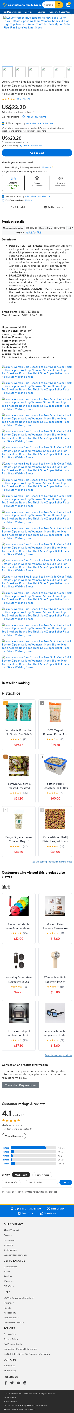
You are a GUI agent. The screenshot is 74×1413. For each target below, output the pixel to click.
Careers (7, 1235)
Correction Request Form (20, 1085)
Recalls (7, 1307)
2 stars (6, 1159)
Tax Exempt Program (14, 1322)
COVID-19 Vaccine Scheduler (19, 1297)
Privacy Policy (11, 1339)
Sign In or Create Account (28, 1208)
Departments (14, 11)
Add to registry (55, 207)
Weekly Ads (50, 1213)
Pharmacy (9, 1302)
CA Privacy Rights (13, 1344)
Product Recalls (11, 1317)
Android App (10, 1370)
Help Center (57, 1208)
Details (28, 200)
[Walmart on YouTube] (18, 1383)
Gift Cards (9, 1286)
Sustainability (10, 1249)
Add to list (20, 207)
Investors (8, 1244)
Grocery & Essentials (59, 11)
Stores (7, 1271)
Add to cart (37, 153)
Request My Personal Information (20, 1348)
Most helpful (11, 1182)
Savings (41, 11)
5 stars (6, 1147)
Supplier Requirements (15, 1254)
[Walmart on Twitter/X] (12, 1383)
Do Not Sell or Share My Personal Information (27, 1353)
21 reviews (25, 98)
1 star (6, 1163)
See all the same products (58, 1055)
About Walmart (11, 1230)
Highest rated (42, 1174)
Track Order (28, 1213)
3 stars (6, 1155)
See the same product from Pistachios (51, 861)
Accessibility (10, 1312)
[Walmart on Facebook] (6, 1383)
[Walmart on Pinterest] (25, 1383)
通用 (39, 232)
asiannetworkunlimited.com (40, 123)
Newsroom (9, 1240)
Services (29, 11)
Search (65, 1182)
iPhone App (9, 1365)
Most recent (21, 1174)
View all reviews (14, 1136)
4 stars (5, 1151)
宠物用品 (30, 232)
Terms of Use (10, 1334)
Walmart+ (9, 1281)
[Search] (59, 4)
